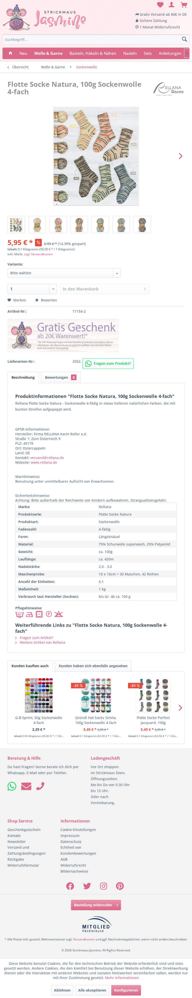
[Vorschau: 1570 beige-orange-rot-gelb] (37, 224)
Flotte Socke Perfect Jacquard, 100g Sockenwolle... (153, 720)
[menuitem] (159, 5)
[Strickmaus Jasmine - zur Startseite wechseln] (44, 17)
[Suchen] (185, 39)
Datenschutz (71, 841)
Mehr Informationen (122, 977)
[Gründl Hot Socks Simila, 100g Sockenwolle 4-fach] (96, 695)
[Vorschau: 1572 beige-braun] (79, 224)
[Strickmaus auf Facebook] (70, 887)
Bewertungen (60, 377)
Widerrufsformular (23, 865)
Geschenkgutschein (24, 829)
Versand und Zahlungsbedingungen (27, 850)
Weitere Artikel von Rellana (42, 642)
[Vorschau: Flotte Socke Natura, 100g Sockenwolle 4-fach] (16, 224)
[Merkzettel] (159, 5)
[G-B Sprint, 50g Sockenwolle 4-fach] (39, 695)
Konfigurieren (126, 990)
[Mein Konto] (172, 5)
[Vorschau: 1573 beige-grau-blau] (100, 224)
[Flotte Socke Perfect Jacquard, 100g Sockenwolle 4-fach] (153, 695)
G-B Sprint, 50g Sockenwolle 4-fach (38, 720)
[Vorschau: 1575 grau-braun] (142, 224)
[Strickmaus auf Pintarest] (120, 887)
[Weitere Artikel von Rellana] (168, 89)
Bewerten (48, 300)
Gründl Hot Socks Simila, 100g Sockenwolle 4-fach (95, 720)
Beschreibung (23, 377)
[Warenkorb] (184, 5)
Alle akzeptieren (92, 990)
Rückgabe (16, 859)
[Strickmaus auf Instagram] (103, 887)
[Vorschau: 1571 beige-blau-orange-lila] (58, 224)
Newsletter (17, 841)
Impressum (70, 835)
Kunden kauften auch (30, 665)
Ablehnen (62, 990)
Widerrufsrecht (73, 865)
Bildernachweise (74, 871)
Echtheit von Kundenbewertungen (78, 850)
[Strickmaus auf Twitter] (87, 887)
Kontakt (14, 835)
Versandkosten (84, 939)
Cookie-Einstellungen (78, 829)
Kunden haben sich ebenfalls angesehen (93, 665)
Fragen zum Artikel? (36, 637)
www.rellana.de (44, 462)
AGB (64, 859)
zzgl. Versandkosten (38, 254)
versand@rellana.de (47, 457)
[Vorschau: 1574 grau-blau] (121, 224)
